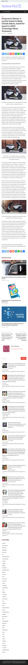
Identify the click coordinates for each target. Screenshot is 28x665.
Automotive (5, 545)
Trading (4, 641)
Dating (3, 561)
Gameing (4, 585)
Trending (4, 645)
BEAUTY (4, 547)
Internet (4, 596)
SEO (3, 618)
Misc (3, 605)
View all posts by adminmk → (17, 348)
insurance (4, 594)
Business (4, 552)
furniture (4, 581)
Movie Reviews (5, 607)
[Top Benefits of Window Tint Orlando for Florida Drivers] (14, 268)
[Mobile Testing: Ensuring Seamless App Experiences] (14, 291)
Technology (4, 629)
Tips (3, 634)
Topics (3, 638)
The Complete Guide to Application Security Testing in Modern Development (13, 324)
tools (3, 636)
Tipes (3, 632)
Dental (3, 563)
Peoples (4, 614)
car (3, 554)
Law (3, 601)
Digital (3, 565)
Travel (3, 643)
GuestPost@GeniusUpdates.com (19, 662)
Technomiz (4, 662)
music (3, 609)
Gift (3, 590)
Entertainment (5, 570)
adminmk (10, 33)
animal (3, 543)
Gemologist (4, 587)
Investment (4, 598)
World (3, 652)
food (3, 576)
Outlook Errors (5, 612)
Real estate (4, 616)
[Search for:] (14, 358)
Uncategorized (5, 649)
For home (4, 578)
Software (4, 623)
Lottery (4, 603)
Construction (5, 558)
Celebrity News (5, 556)
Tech (3, 16)
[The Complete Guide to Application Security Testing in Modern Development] (14, 314)
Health (3, 592)
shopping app (5, 621)
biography (4, 550)
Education (4, 567)
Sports (3, 625)
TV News (4, 647)
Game (3, 583)
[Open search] (25, 11)
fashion (4, 572)
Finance (4, 574)
